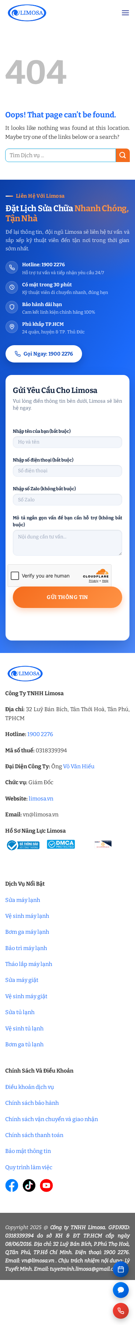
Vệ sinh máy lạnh (27, 916)
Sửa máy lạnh (22, 900)
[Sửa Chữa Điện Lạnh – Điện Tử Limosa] (58, 12)
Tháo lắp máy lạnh (28, 964)
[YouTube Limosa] (46, 1185)
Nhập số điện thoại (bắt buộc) (43, 460)
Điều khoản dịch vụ (29, 1087)
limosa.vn (41, 798)
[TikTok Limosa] (29, 1185)
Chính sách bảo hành (32, 1103)
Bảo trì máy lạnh (26, 948)
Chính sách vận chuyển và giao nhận (51, 1119)
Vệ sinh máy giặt (26, 996)
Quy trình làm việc (28, 1167)
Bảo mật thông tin (28, 1151)
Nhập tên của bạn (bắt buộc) (42, 431)
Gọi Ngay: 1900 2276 (48, 354)
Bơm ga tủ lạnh (24, 1044)
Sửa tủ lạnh (20, 1012)
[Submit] (123, 155)
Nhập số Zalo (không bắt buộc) (44, 488)
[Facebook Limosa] (11, 1185)
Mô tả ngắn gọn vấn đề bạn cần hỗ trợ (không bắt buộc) (67, 521)
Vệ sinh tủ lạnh (24, 1028)
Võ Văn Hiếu (78, 766)
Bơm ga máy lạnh (27, 932)
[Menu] (125, 12)
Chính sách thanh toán (34, 1135)
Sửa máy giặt (21, 980)
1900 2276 (40, 734)
